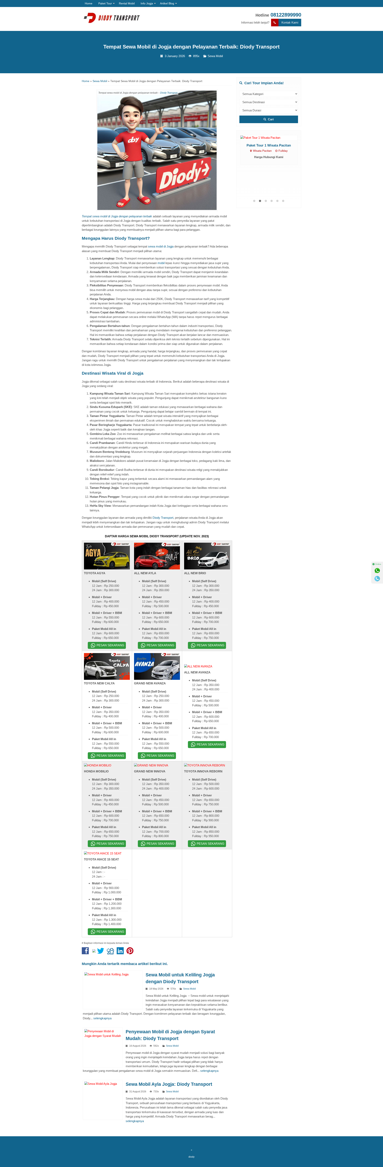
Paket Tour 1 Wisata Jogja (268, 176)
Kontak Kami (289, 22)
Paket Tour (105, 3)
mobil (161, 263)
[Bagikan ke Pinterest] (130, 952)
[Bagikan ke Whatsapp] (94, 952)
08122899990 (285, 15)
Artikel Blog (167, 3)
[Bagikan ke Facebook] (86, 952)
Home (88, 3)
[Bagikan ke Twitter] (101, 952)
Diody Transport (168, 92)
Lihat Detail (272, 153)
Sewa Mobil (215, 56)
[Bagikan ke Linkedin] (121, 952)
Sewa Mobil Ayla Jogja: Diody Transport (169, 1084)
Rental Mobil (127, 3)
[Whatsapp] (377, 571)
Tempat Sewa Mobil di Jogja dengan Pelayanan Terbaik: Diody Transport (191, 47)
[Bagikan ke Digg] (111, 952)
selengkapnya (102, 1018)
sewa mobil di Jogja (160, 246)
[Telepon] (377, 579)
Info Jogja (147, 3)
